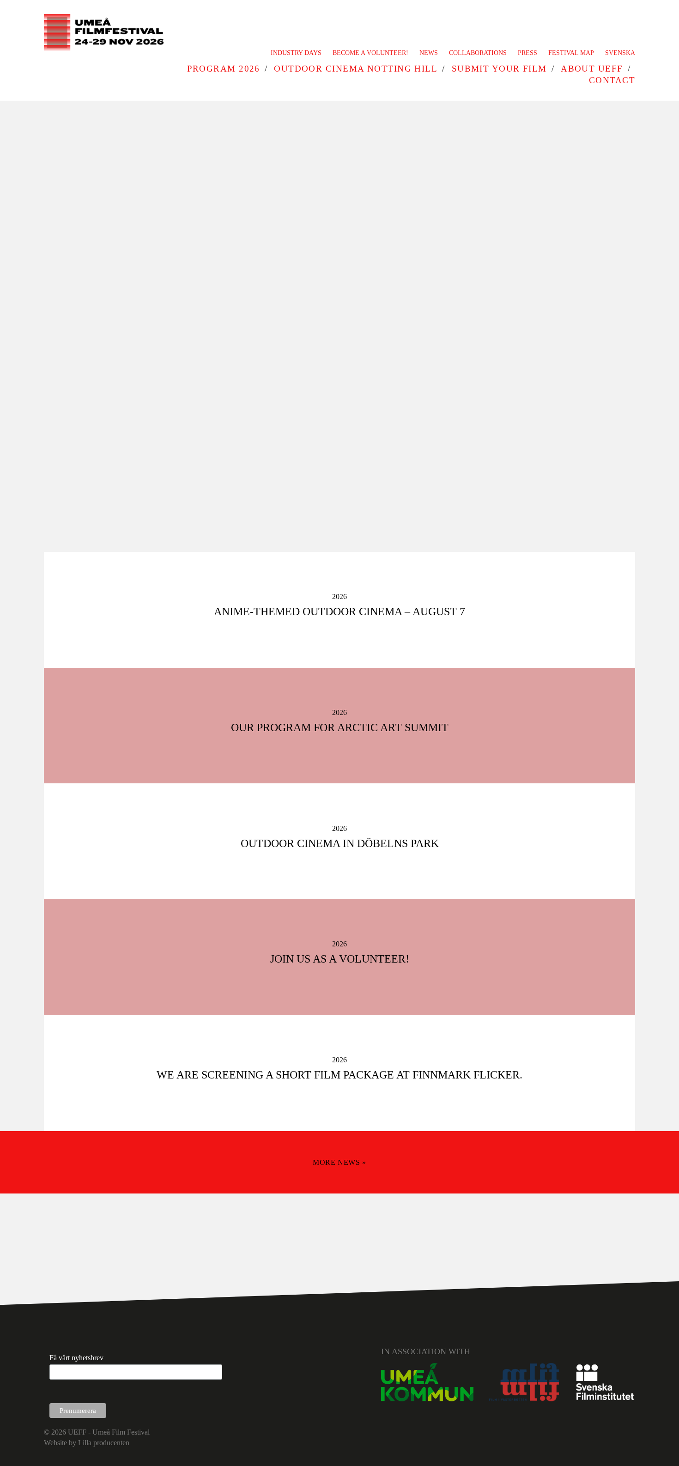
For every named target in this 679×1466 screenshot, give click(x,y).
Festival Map (571, 52)
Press (527, 52)
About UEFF (592, 68)
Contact (612, 80)
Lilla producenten (103, 1443)
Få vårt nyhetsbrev (76, 1358)
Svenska (620, 52)
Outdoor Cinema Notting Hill (355, 68)
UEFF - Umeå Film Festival (109, 1432)
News (428, 52)
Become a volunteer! (370, 52)
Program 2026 (223, 68)
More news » (339, 1162)
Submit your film (499, 68)
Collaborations (478, 52)
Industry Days (296, 52)
